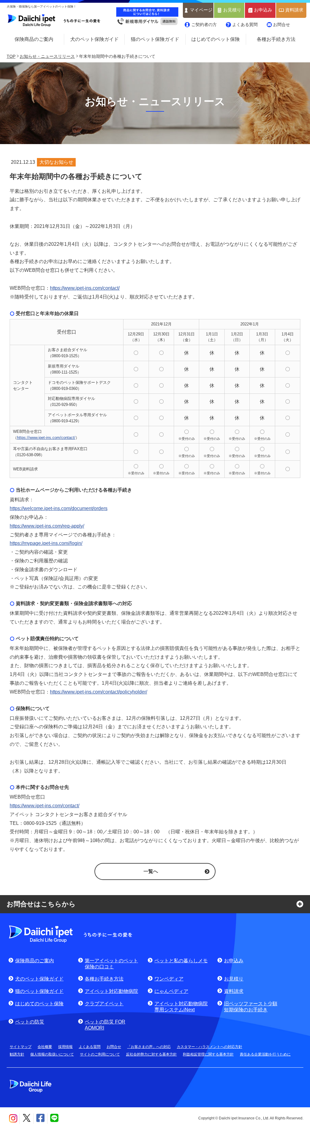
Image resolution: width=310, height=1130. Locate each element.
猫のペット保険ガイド (155, 39)
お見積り (232, 10)
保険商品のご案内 (34, 39)
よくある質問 (245, 24)
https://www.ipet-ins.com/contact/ (85, 288)
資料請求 (294, 10)
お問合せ (281, 24)
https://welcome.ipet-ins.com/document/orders (58, 508)
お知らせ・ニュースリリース (47, 56)
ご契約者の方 (204, 24)
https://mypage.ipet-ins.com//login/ (46, 543)
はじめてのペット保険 (215, 39)
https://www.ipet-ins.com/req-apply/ (47, 526)
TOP (11, 56)
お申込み (263, 10)
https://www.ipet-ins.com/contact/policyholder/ (98, 691)
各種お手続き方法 (276, 39)
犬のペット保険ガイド (94, 39)
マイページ (201, 10)
